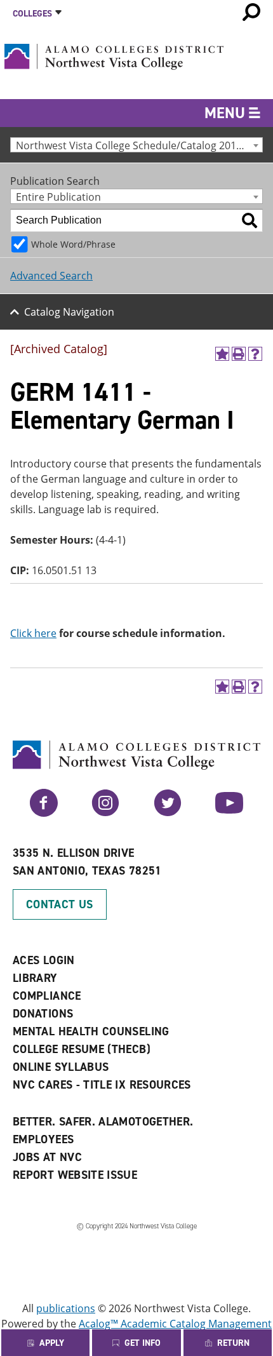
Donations (43, 1013)
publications (65, 1308)
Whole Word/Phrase (73, 244)
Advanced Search (51, 276)
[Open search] (251, 12)
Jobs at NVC (47, 1157)
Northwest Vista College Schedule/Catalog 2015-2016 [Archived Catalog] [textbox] (139, 145)
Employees (43, 1139)
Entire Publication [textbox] (58, 196)
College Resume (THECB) (81, 1049)
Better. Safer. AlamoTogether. (103, 1121)
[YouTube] (229, 813)
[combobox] (136, 144)
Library (35, 978)
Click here (33, 633)
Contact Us (59, 904)
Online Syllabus (61, 1067)
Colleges (32, 14)
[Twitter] (168, 813)
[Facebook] (44, 813)
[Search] (249, 220)
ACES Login (44, 960)
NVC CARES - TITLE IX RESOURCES (102, 1084)
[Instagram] (105, 813)
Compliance (47, 996)
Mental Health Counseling (91, 1031)
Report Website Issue (75, 1175)
